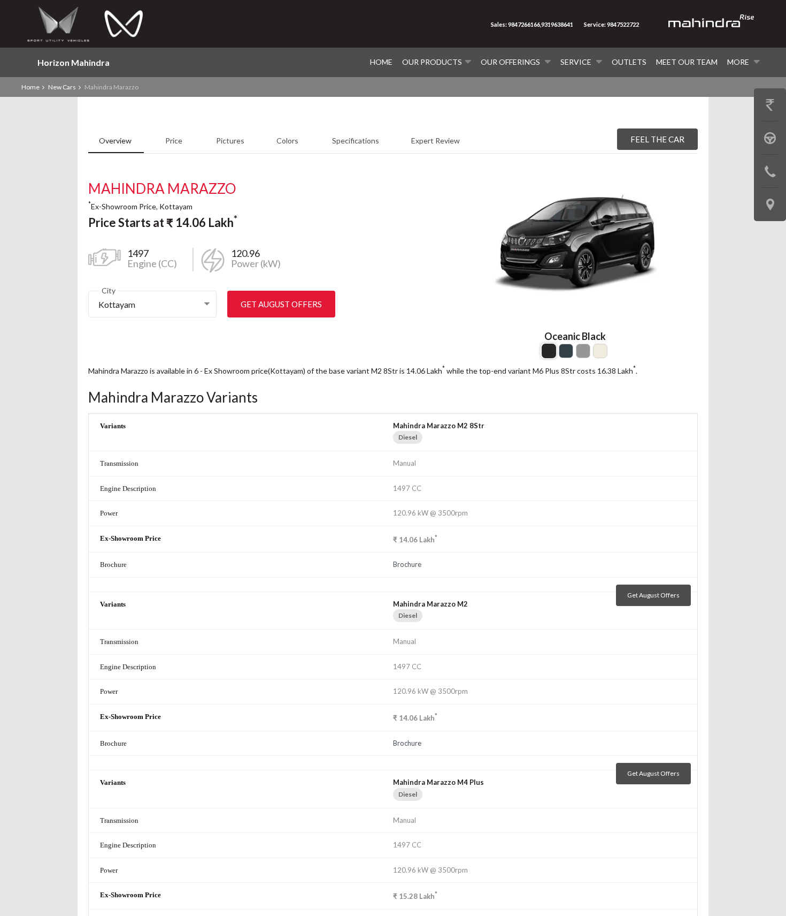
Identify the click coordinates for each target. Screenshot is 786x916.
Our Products (432, 61)
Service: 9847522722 (611, 24)
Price (174, 140)
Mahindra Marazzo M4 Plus (438, 782)
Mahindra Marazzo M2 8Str (438, 425)
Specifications (355, 140)
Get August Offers (281, 304)
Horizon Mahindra (73, 62)
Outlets (629, 61)
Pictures (230, 140)
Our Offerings (511, 61)
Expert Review (435, 140)
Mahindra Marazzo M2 (430, 604)
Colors (288, 140)
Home (381, 61)
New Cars (62, 87)
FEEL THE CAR (657, 139)
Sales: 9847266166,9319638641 (532, 24)
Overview (116, 140)
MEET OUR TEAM (687, 61)
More (739, 61)
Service (576, 61)
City (108, 290)
